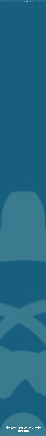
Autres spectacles (40, 1)
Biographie (34, 1)
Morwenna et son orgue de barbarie (8, 2)
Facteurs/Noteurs (37, 3)
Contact (42, 3)
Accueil (25, 1)
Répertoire (29, 1)
